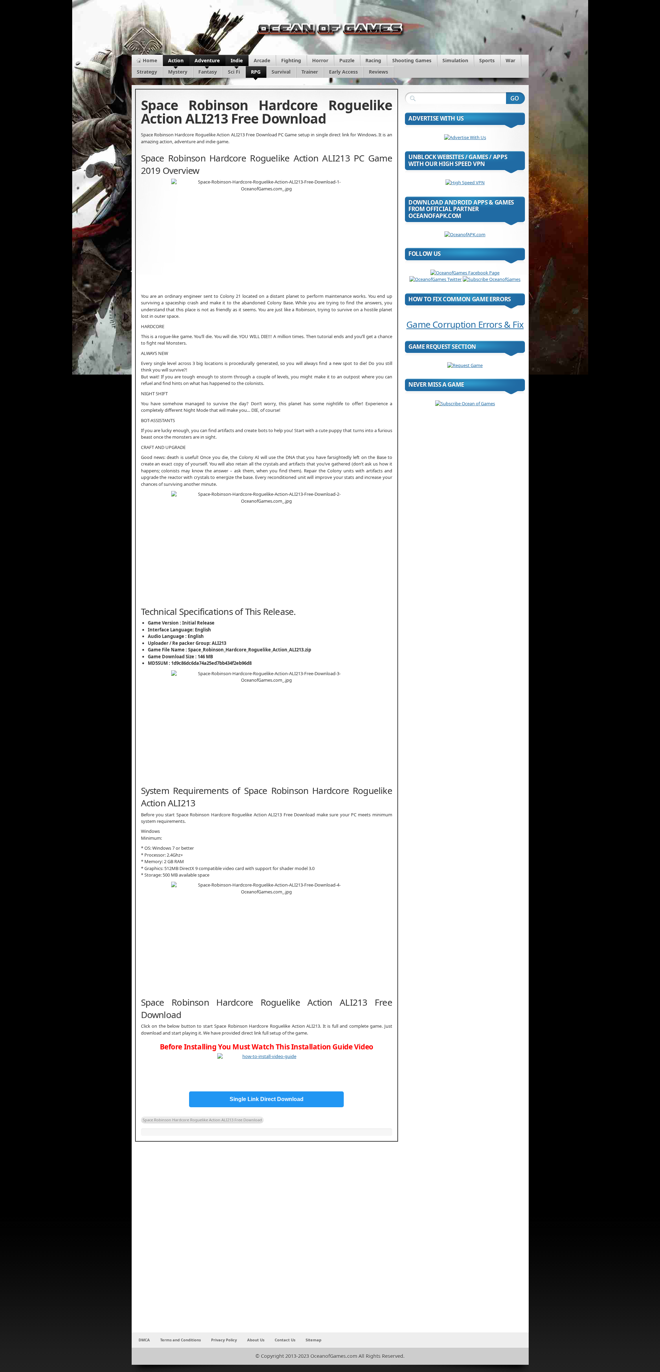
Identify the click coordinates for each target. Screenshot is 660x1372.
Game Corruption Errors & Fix (465, 324)
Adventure (207, 60)
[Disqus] (266, 1241)
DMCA (144, 1339)
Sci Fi (234, 72)
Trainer (309, 72)
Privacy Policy (224, 1339)
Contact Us (285, 1339)
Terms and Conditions (180, 1339)
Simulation (455, 60)
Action (176, 60)
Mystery (177, 72)
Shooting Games (411, 60)
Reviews (378, 72)
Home (150, 60)
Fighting (291, 60)
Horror (320, 60)
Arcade (262, 60)
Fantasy (207, 72)
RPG (256, 72)
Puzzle (346, 60)
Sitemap (313, 1339)
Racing (373, 60)
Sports (487, 60)
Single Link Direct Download (267, 1099)
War (510, 60)
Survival (281, 72)
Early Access (343, 72)
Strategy (147, 72)
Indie (237, 60)
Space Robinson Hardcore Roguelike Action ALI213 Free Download (202, 1119)
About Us (255, 1339)
